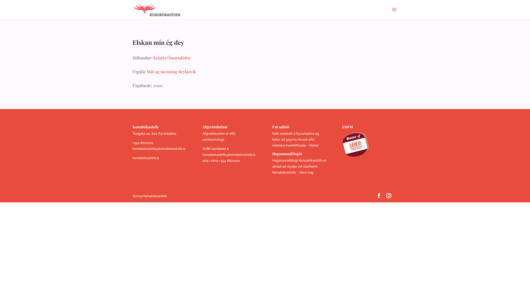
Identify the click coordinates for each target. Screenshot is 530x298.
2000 (158, 85)
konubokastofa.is (145, 158)
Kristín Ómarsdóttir (171, 57)
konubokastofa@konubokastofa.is (159, 149)
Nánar (314, 145)
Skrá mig (306, 172)
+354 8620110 (142, 143)
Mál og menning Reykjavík (171, 71)
